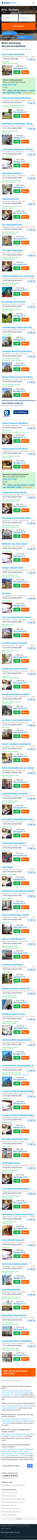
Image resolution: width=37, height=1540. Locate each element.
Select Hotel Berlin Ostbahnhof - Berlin (17, 1341)
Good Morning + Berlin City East (17, 327)
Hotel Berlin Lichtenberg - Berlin (17, 124)
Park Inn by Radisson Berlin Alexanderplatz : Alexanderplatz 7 (17, 1264)
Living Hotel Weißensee (9, 1408)
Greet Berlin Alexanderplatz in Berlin (16, 1189)
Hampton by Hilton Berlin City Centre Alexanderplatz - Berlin (16, 988)
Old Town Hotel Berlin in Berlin (16, 617)
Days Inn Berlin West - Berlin (15, 915)
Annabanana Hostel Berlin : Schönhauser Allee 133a (14, 492)
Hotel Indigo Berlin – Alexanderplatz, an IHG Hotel (15, 1163)
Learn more (25, 432)
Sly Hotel (6, 593)
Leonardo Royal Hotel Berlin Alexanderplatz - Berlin (15, 793)
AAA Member (7, 33)
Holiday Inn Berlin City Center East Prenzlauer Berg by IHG (18, 276)
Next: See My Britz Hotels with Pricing (15, 1372)
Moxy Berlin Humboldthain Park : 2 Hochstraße (18, 819)
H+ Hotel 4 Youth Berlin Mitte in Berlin (17, 720)
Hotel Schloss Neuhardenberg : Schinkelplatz (16, 98)
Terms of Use (19, 1526)
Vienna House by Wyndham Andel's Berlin (15, 423)
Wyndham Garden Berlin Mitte (16, 518)
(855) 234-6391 (15, 1532)
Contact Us (4, 1526)
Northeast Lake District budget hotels (13, 1499)
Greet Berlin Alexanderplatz (11, 1395)
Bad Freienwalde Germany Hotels (12, 1502)
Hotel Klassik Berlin (11, 1289)
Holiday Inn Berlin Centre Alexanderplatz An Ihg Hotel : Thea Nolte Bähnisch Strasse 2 (18, 1014)
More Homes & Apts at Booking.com (12, 403)
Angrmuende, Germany (9, 1505)
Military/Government (9, 37)
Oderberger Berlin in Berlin (15, 669)
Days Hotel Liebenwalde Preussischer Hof (13, 54)
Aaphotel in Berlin (10, 199)
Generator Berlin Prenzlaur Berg (17, 351)
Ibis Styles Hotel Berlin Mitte (15, 1139)
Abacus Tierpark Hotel (12, 568)
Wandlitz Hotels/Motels (8, 1515)
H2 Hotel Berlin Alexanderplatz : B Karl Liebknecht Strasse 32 (18, 1065)
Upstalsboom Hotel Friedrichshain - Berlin (18, 1214)
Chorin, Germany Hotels (9, 1492)
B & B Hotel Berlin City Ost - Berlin (18, 768)
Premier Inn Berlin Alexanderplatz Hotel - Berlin (18, 1091)
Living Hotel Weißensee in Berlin (17, 149)
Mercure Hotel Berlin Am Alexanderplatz (13, 939)
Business (22, 37)
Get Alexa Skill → (28, 93)
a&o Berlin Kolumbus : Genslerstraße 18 (12, 173)
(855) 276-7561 (10, 84)
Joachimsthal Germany (9, 1496)
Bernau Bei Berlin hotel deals (10, 1512)
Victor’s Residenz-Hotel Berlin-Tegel (16, 744)
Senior (21, 33)
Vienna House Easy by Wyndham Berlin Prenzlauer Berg (17, 377)
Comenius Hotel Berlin (12, 964)
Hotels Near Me (6, 1528)
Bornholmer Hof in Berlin (13, 302)
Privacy (26, 1526)
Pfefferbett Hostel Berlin (13, 843)
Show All (18, 1519)
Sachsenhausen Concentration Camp (13, 1485)
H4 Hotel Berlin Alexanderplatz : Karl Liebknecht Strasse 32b (17, 1040)
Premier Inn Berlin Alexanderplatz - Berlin (18, 1115)
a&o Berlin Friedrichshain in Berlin (18, 891)
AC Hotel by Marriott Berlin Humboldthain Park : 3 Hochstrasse (18, 643)
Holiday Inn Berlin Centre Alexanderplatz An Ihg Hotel (15, 1452)
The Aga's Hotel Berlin (12, 250)
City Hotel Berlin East (12, 225)
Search (30, 1466)
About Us (11, 1526)
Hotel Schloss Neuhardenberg (12, 1391)
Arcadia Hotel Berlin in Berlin (15, 694)
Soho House (7, 867)
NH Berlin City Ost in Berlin (14, 544)
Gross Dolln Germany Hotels (10, 1508)
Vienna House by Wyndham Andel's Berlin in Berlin (15, 449)
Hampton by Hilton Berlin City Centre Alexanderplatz (16, 1392)
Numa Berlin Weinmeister (14, 1315)
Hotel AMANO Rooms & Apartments (13, 1240)
